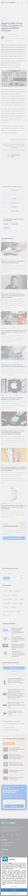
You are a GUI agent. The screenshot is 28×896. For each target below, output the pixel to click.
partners (10, 863)
